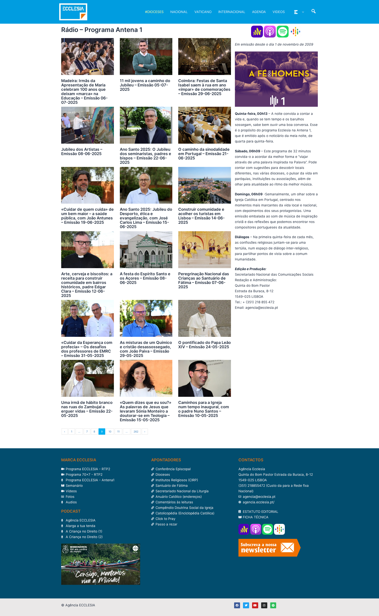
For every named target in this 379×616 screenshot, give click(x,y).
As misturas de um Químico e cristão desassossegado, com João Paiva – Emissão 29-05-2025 (146, 349)
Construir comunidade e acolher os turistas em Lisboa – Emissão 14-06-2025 (201, 216)
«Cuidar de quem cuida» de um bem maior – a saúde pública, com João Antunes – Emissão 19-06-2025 (87, 216)
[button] (302, 12)
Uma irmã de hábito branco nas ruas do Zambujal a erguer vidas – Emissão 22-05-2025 (87, 409)
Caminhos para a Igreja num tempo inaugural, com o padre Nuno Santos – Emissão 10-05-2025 (203, 409)
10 (110, 431)
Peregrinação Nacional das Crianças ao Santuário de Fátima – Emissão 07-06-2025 (203, 280)
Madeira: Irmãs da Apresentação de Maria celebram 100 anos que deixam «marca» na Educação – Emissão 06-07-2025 (84, 91)
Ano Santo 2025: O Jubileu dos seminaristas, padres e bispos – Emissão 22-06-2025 (145, 156)
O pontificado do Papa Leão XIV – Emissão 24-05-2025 (204, 344)
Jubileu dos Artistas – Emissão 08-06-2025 (81, 151)
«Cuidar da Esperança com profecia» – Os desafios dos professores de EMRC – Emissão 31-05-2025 (86, 349)
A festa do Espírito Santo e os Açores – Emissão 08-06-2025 (145, 278)
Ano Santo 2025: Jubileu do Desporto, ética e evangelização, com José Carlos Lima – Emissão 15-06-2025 (146, 218)
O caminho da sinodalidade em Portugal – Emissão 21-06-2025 (204, 153)
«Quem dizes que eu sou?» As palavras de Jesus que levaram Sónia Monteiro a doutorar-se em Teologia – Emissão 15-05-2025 (145, 411)
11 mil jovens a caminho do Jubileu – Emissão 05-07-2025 (145, 85)
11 (118, 431)
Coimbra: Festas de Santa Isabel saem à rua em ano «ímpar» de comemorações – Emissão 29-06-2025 (204, 87)
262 (136, 431)
